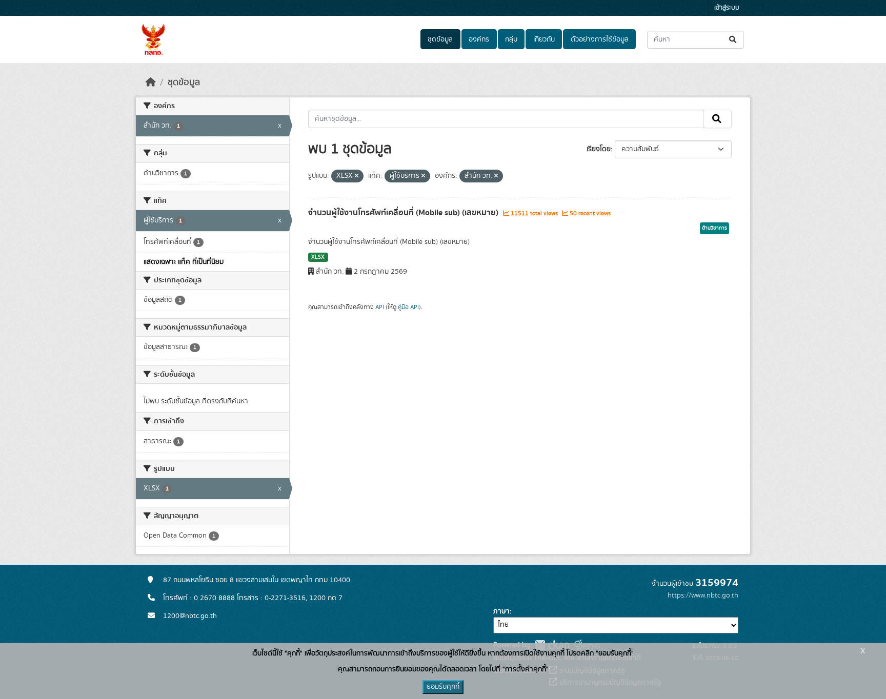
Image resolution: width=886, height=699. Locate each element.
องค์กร (479, 39)
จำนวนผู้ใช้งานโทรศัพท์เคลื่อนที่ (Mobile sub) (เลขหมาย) (404, 212)
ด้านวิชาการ (714, 228)
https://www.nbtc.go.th (703, 595)
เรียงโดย (599, 149)
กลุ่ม (511, 39)
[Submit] (733, 40)
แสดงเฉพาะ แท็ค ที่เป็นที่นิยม (184, 262)
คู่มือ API (408, 307)
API (379, 307)
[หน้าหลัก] (151, 82)
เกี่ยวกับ (544, 39)
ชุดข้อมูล (440, 39)
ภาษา (501, 611)
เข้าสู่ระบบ (726, 8)
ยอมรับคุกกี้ (443, 687)
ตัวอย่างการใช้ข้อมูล (600, 39)
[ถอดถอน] (356, 176)
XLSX (318, 257)
